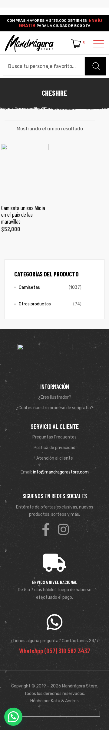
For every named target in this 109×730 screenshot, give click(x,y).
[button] (13, 717)
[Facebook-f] (45, 529)
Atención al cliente (54, 458)
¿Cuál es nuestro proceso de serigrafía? (54, 407)
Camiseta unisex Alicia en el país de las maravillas (23, 214)
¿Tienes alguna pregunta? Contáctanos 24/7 (54, 640)
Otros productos (35, 304)
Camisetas (29, 287)
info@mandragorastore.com (61, 472)
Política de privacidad (54, 447)
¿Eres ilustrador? (54, 397)
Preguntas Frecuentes (54, 437)
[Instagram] (63, 529)
